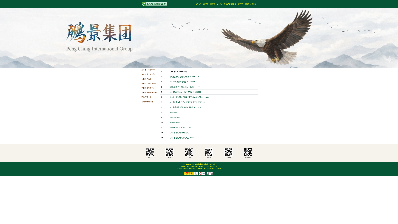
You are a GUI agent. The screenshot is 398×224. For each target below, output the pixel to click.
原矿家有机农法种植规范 (179, 133)
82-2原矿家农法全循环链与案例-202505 (185, 92)
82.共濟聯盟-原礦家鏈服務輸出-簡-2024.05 (186, 107)
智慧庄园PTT (175, 117)
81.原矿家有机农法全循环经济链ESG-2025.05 (187, 102)
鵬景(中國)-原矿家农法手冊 (180, 128)
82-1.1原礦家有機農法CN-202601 (182, 82)
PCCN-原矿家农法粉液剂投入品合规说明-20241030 (189, 97)
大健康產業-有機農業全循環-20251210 (184, 77)
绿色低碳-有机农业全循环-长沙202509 (185, 87)
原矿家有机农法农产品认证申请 (182, 138)
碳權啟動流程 (175, 112)
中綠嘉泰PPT (175, 122)
